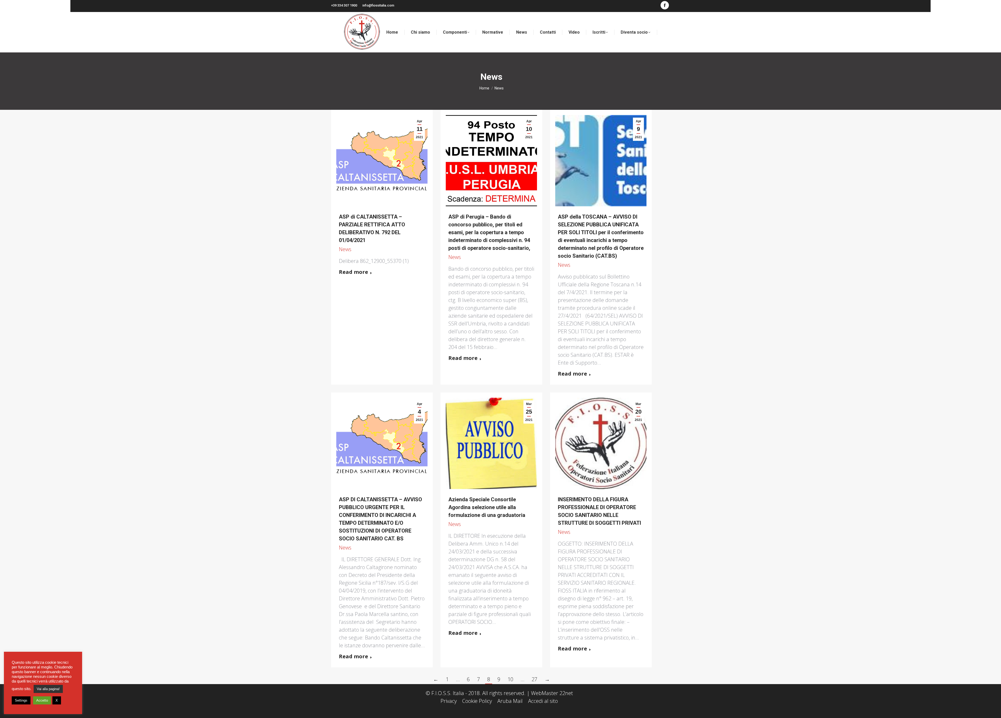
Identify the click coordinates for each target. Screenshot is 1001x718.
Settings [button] (21, 700)
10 (510, 679)
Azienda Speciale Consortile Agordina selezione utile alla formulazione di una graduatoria (486, 507)
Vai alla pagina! (48, 689)
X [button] (57, 700)
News (345, 249)
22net (566, 693)
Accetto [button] (42, 700)
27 (534, 679)
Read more (353, 272)
